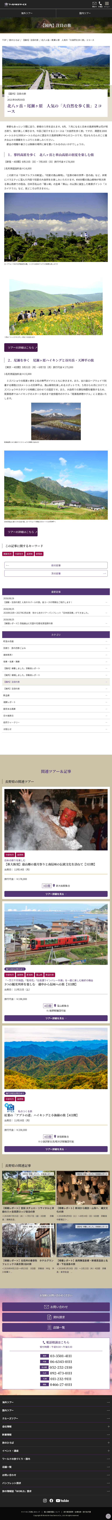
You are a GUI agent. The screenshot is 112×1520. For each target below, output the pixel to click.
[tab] (107, 4)
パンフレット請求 (11, 1483)
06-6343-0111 (61, 1361)
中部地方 (19, 553)
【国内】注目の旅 (30, 39)
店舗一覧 (59, 1327)
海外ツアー (8, 1402)
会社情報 (7, 1426)
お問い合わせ (59, 1307)
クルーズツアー (10, 1418)
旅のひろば (14, 39)
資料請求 (59, 1317)
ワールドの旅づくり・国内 (16, 1459)
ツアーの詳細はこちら (21, 347)
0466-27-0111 (61, 1384)
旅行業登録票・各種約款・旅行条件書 (77, 1512)
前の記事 (56, 565)
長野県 (30, 553)
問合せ (94, 6)
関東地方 (8, 553)
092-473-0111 (61, 1372)
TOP (4, 39)
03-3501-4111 (61, 1355)
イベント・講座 (10, 1450)
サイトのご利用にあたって (30, 1512)
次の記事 (56, 573)
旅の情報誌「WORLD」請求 (17, 1491)
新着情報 (7, 1434)
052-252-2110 (61, 1367)
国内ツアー (8, 1410)
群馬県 (39, 553)
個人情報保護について (52, 1512)
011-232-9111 (60, 1378)
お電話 (100, 6)
